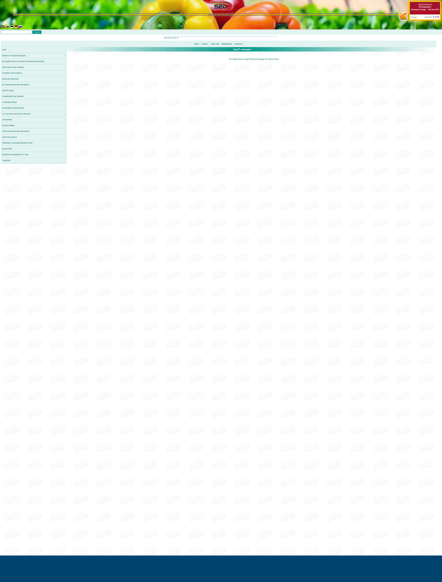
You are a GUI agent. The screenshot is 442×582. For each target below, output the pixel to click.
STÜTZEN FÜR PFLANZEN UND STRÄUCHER (16, 114)
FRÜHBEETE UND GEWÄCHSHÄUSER (13, 56)
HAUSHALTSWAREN (8, 126)
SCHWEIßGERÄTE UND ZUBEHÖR (12, 96)
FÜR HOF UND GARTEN (9, 137)
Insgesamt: (428, 17)
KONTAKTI (239, 44)
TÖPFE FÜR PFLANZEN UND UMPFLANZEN (15, 131)
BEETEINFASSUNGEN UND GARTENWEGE (15, 85)
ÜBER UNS (215, 44)
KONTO (205, 44)
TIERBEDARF (6, 160)
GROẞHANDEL (227, 44)
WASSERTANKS (7, 149)
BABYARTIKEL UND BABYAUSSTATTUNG (15, 155)
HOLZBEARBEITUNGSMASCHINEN (13, 108)
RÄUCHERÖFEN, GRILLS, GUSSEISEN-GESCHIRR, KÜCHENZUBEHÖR (23, 61)
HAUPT (4, 50)
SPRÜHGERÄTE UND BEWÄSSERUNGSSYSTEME (17, 143)
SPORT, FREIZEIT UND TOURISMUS (13, 67)
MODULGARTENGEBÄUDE (10, 79)
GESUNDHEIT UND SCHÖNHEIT (12, 73)
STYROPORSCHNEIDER (9, 102)
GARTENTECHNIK (8, 91)
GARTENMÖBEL (7, 120)
